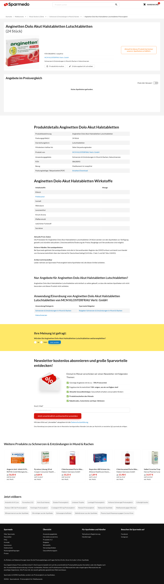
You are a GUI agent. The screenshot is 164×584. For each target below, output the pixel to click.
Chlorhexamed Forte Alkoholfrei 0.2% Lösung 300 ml (72, 469)
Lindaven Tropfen (78, 502)
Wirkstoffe (46, 545)
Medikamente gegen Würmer (126, 508)
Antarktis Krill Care (12, 502)
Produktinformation (56, 66)
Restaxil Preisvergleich (86, 508)
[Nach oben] (158, 578)
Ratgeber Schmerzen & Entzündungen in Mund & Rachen (100, 310)
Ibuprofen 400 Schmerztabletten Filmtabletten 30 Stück (100, 469)
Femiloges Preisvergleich (39, 508)
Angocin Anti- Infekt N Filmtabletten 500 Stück (18, 469)
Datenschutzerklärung (79, 422)
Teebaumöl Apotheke (105, 508)
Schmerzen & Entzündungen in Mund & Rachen (53, 310)
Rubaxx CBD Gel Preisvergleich (16, 508)
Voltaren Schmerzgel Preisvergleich (120, 502)
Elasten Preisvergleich (60, 502)
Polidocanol (40, 196)
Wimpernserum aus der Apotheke (16, 513)
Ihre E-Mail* (38, 406)
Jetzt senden (54, 342)
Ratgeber (46, 542)
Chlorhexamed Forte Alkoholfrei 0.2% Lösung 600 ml (127, 469)
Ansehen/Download (80, 170)
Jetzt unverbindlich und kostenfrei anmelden (58, 416)
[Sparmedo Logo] (17, 4)
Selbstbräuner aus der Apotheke (86, 513)
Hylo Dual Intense (43, 502)
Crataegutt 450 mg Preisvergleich (63, 508)
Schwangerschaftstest (63, 513)
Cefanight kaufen (142, 502)
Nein (45, 342)
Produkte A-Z (47, 540)
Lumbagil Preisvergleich (96, 502)
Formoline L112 (27, 502)
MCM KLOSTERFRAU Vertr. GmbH (57, 57)
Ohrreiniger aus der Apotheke (42, 513)
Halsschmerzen (41, 315)
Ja (38, 342)
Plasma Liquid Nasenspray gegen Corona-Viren (117, 513)
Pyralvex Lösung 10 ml (43, 469)
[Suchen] (116, 4)
